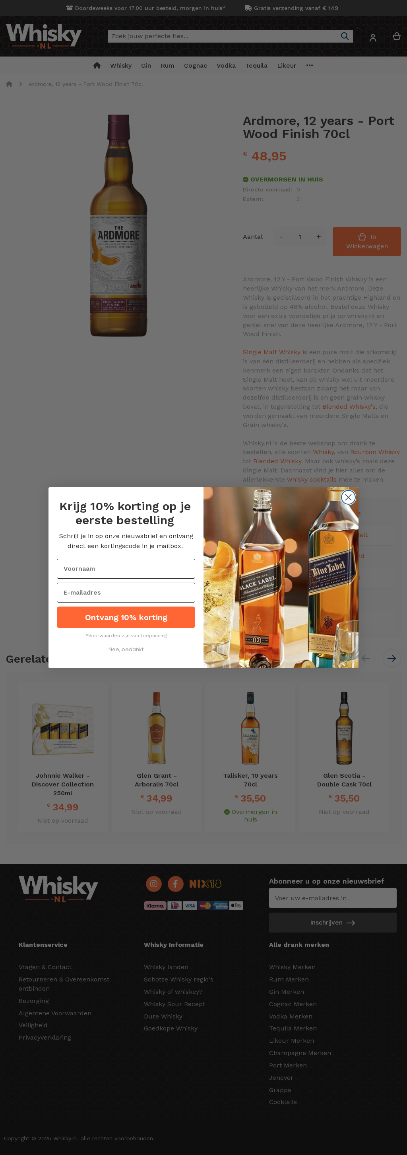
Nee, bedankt (126, 649)
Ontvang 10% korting (126, 617)
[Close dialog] (348, 497)
